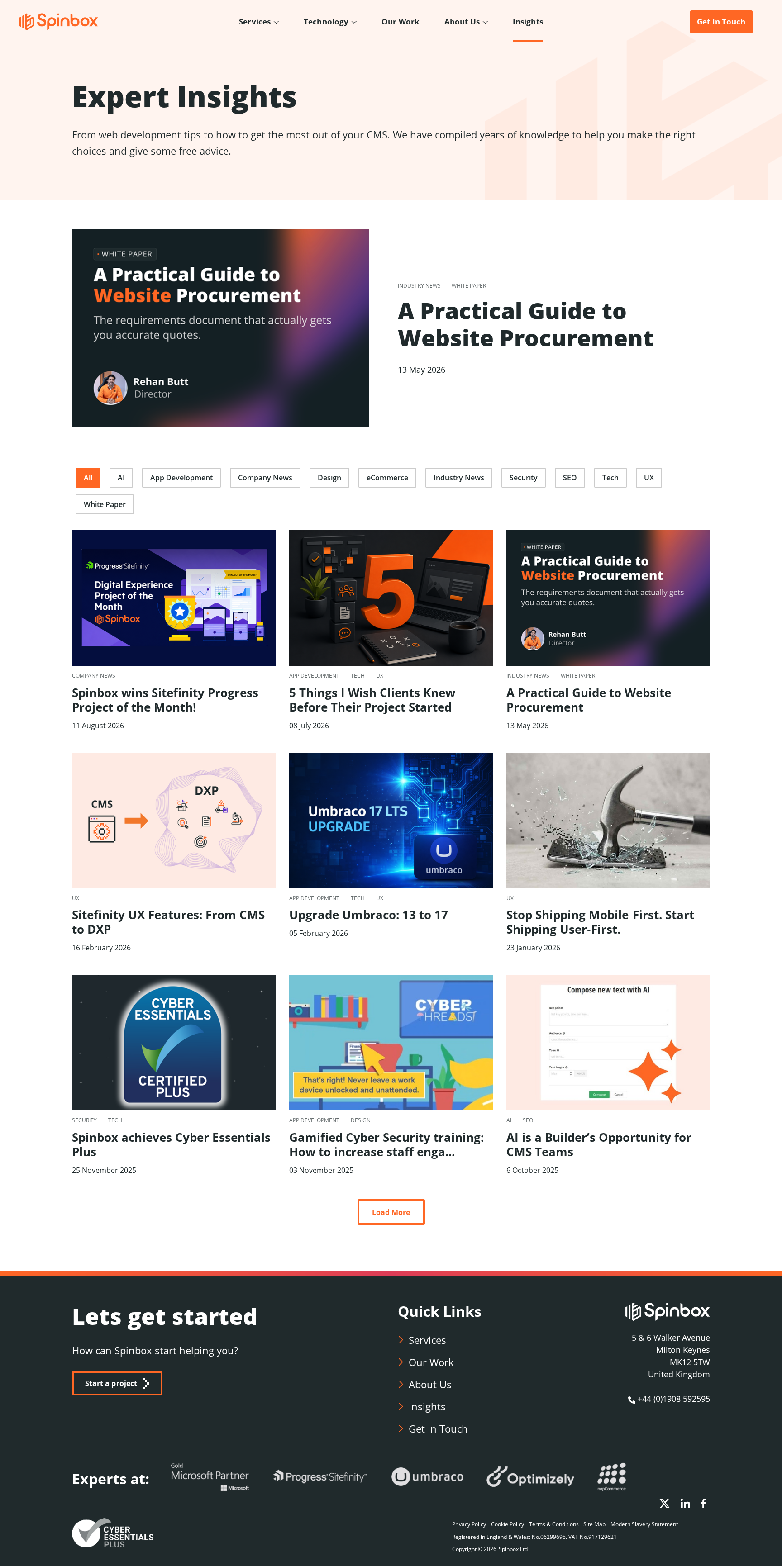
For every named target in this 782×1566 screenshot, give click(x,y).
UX (649, 478)
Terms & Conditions (554, 1524)
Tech (610, 478)
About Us (430, 1384)
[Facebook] (703, 1502)
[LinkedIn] (686, 1502)
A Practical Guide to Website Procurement (525, 324)
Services (427, 1340)
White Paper (105, 504)
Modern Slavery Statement (644, 1524)
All (88, 478)
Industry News (459, 478)
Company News (265, 478)
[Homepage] (58, 21)
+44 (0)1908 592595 (674, 1398)
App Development (181, 478)
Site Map (594, 1524)
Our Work (431, 1362)
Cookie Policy (507, 1524)
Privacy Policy (469, 1524)
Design (329, 478)
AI (121, 478)
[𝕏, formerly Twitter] (665, 1502)
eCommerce (387, 478)
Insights (427, 1406)
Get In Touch (438, 1428)
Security (524, 478)
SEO (570, 478)
